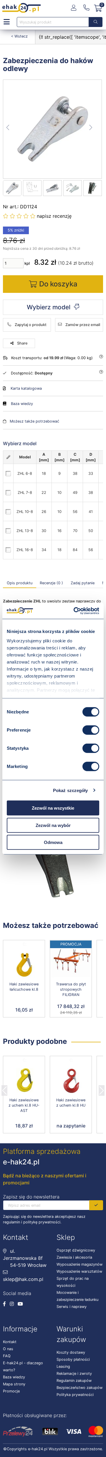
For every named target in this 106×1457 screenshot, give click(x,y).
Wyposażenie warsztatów (79, 1271)
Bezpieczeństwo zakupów (79, 1387)
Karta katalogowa (26, 388)
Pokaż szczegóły (70, 790)
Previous (4, 1089)
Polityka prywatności (75, 1394)
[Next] (102, 1089)
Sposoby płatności (73, 1359)
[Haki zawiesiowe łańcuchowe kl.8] (24, 965)
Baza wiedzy (22, 403)
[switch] (90, 730)
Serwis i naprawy (72, 1306)
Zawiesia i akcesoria (74, 1257)
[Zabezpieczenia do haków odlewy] (52, 129)
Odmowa (53, 842)
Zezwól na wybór (53, 825)
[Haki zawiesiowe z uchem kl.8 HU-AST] (24, 1081)
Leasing (63, 1366)
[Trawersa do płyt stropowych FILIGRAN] (71, 965)
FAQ (7, 1356)
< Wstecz (19, 36)
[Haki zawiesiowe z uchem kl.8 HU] (71, 1081)
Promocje (11, 1391)
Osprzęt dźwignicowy (76, 1250)
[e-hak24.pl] (21, 7)
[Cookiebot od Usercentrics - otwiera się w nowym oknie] (74, 610)
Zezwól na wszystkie (53, 808)
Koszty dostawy (71, 1352)
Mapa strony (14, 1384)
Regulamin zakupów (74, 1380)
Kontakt (9, 1342)
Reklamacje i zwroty (74, 1373)
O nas (8, 1349)
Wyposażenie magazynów (79, 1264)
